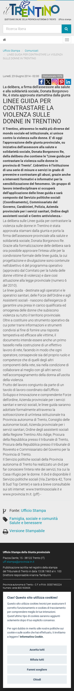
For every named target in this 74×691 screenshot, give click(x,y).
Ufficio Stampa (11, 50)
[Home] (4, 40)
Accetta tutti (37, 649)
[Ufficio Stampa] (37, 10)
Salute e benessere (25, 522)
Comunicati (31, 50)
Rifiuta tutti (37, 659)
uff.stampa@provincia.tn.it (18, 561)
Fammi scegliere (37, 669)
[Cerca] (66, 28)
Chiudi (37, 679)
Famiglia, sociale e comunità (33, 518)
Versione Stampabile (27, 530)
